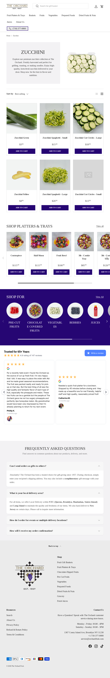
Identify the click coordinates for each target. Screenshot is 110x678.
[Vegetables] (55, 310)
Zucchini (16, 36)
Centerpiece (16, 255)
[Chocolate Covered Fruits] (35, 310)
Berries (75, 322)
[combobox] (60, 6)
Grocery (60, 596)
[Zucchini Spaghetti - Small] (55, 118)
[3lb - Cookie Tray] (84, 241)
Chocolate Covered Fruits (34, 326)
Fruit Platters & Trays (16, 15)
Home (8, 36)
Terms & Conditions (15, 634)
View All (100, 297)
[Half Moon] (38, 241)
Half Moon (39, 255)
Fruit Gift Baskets (65, 562)
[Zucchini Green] (22, 118)
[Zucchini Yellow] (22, 175)
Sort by (9, 94)
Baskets (32, 15)
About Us (20, 22)
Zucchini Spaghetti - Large (55, 194)
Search (9, 615)
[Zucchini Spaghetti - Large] (55, 175)
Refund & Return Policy (17, 630)
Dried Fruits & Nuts (87, 15)
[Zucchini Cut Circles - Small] (88, 175)
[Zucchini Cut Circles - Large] (88, 118)
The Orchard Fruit (18, 666)
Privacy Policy (12, 625)
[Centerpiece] (16, 241)
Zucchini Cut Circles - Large (88, 138)
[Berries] (75, 310)
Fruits (42, 15)
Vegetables (53, 15)
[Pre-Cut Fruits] (14, 310)
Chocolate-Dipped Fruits (68, 572)
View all (100, 226)
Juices (9, 22)
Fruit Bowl (61, 255)
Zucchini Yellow (21, 194)
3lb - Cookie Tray (84, 257)
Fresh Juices (62, 601)
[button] (102, 7)
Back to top (54, 546)
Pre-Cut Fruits (14, 324)
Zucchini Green (21, 138)
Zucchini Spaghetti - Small (55, 138)
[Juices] (95, 310)
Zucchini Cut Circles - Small (88, 194)
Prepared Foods (68, 15)
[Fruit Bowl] (61, 241)
